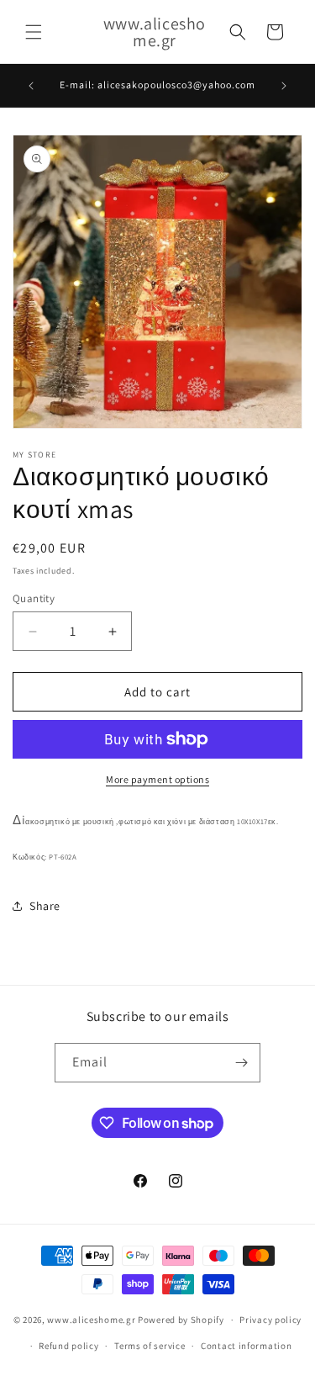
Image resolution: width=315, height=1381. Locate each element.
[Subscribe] (241, 1062)
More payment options (157, 779)
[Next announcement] (283, 85)
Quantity (34, 598)
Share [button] (44, 905)
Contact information (246, 1346)
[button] (33, 31)
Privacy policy (270, 1319)
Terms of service (149, 1346)
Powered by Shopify (181, 1319)
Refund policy (68, 1346)
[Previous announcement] (31, 85)
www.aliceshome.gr (91, 1319)
